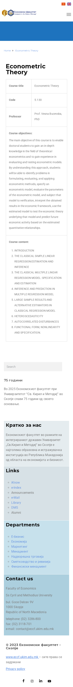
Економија (19, 541)
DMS (14, 507)
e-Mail (15, 497)
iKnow (15, 482)
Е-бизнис (17, 537)
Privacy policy (15, 669)
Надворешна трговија (27, 556)
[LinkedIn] (41, 681)
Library (16, 503)
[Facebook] (23, 681)
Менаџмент (19, 551)
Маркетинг (19, 546)
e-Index (16, 487)
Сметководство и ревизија (30, 562)
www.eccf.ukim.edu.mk (22, 657)
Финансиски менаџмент (29, 566)
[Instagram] (32, 681)
